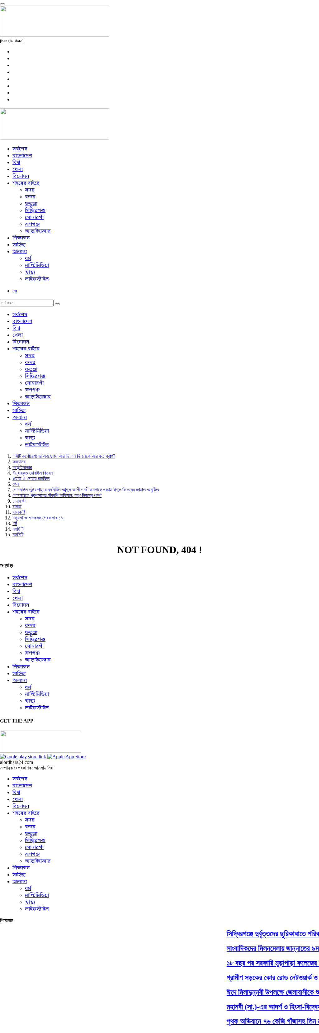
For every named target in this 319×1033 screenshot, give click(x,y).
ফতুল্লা (31, 204)
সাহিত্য (19, 245)
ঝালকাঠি (18, 512)
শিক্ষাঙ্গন (21, 238)
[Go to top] (2, 4)
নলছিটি (17, 529)
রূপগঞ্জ (32, 224)
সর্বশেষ (19, 149)
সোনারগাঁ (34, 217)
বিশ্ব (16, 162)
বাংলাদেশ (22, 156)
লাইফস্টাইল (37, 279)
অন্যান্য (19, 252)
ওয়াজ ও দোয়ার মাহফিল (31, 478)
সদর (30, 190)
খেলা (17, 169)
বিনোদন (20, 176)
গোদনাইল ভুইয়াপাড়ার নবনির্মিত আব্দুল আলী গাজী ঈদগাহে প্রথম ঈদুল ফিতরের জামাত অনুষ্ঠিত (85, 489)
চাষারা (16, 506)
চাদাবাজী (19, 501)
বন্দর (30, 197)
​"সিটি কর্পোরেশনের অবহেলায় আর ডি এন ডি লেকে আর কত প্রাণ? (63, 456)
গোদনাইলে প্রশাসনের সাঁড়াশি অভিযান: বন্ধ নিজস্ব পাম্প (57, 495)
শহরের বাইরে (26, 183)
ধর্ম (28, 258)
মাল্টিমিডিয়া (37, 265)
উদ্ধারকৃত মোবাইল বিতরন (32, 473)
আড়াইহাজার (38, 231)
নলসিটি (17, 534)
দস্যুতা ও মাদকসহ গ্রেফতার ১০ (37, 517)
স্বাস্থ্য (30, 272)
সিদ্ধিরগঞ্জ (35, 210)
